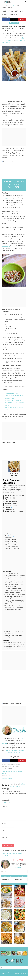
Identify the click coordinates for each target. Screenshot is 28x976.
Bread (14, 766)
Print (12, 473)
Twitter (10, 752)
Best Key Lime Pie (7, 778)
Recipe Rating (6, 800)
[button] (11, 475)
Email (4, 830)
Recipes (18, 766)
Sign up (4, 743)
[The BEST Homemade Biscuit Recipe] (19, 931)
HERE (21, 738)
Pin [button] (17, 473)
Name (4, 823)
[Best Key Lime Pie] (6, 920)
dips (6, 198)
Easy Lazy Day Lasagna (12, 393)
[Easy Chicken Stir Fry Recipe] (19, 920)
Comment (5, 806)
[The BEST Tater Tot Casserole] (6, 943)
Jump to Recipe (14, 22)
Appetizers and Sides (7, 766)
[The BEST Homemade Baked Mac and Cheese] (6, 931)
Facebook (7, 750)
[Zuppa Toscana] (6, 896)
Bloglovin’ (17, 752)
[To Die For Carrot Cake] (6, 908)
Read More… (18, 867)
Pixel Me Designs (24, 973)
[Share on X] (14, 19)
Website (4, 838)
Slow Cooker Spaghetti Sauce (14, 400)
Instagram (22, 750)
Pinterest (14, 750)
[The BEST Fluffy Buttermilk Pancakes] (19, 943)
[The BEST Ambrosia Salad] (19, 908)
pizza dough (6, 246)
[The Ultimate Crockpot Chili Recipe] (19, 896)
